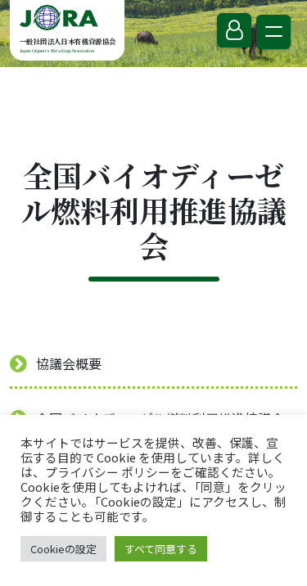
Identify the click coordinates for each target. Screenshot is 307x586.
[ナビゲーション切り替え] (273, 32)
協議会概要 (69, 363)
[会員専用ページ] (234, 30)
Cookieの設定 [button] (63, 549)
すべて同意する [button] (160, 549)
